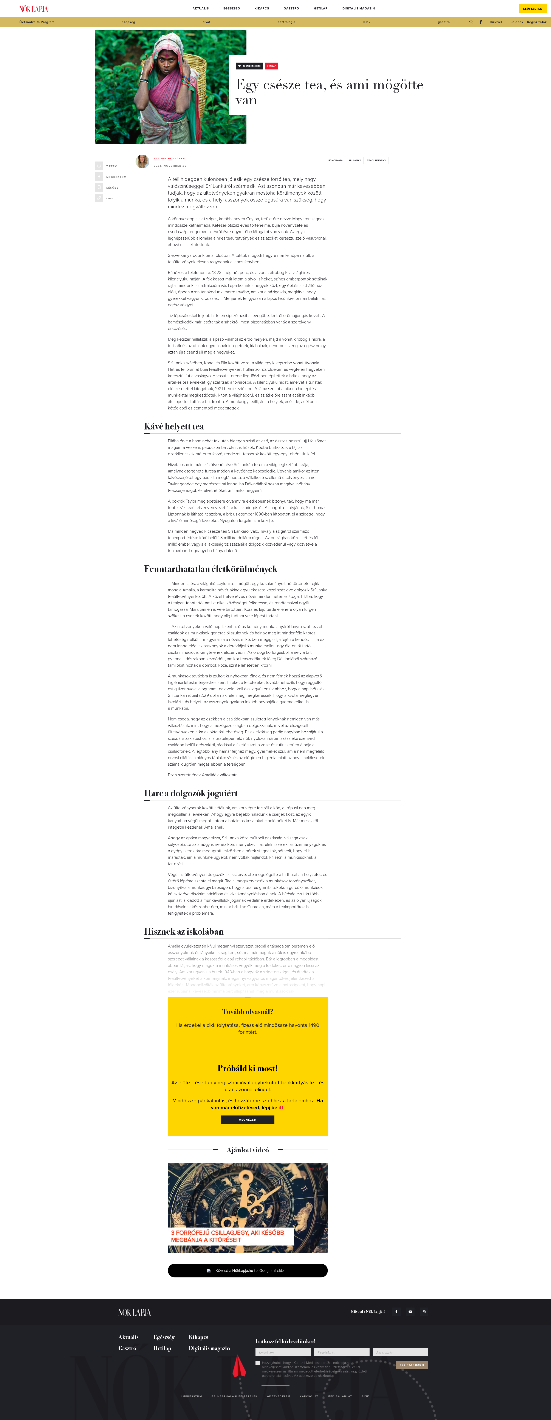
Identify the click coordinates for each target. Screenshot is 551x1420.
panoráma (335, 160)
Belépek (517, 22)
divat (206, 22)
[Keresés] (471, 22)
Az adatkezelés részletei (312, 1376)
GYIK (365, 1396)
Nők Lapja (34, 8)
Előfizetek (532, 8)
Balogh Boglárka (169, 158)
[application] (248, 1208)
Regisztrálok (537, 22)
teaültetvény (376, 160)
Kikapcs (262, 8)
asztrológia (287, 22)
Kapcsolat (309, 1396)
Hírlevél (496, 22)
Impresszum (191, 1396)
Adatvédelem (278, 1396)
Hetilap (321, 8)
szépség (128, 22)
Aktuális (201, 8)
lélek (366, 22)
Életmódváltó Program (36, 22)
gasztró (444, 22)
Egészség (231, 8)
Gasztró (291, 8)
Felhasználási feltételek (234, 1396)
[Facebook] (481, 22)
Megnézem (248, 1119)
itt (281, 1108)
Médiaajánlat (340, 1396)
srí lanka (354, 160)
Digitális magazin (358, 8)
